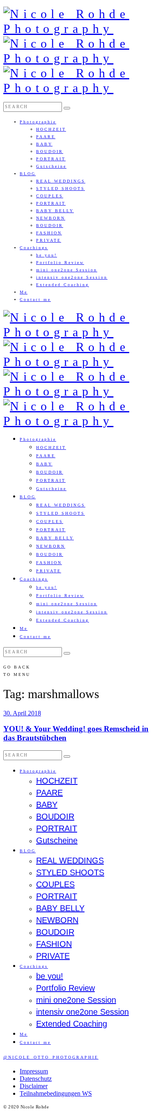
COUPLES (49, 196)
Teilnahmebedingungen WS (56, 1093)
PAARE (45, 136)
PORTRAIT (51, 159)
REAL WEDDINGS (60, 181)
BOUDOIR (49, 151)
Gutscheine (51, 166)
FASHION (49, 233)
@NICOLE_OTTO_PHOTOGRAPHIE (50, 1057)
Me (23, 292)
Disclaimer (34, 1086)
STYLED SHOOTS (60, 188)
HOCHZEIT (51, 129)
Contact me (35, 299)
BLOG (28, 173)
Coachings (34, 247)
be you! (46, 255)
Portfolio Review (60, 262)
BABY (44, 144)
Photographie (38, 122)
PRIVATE (48, 240)
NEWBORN (50, 218)
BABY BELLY (55, 210)
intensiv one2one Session (71, 277)
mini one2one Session (66, 270)
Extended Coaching (62, 284)
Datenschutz (36, 1078)
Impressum (34, 1071)
